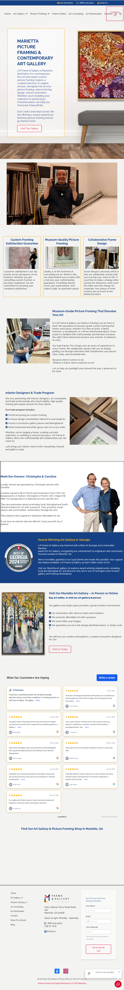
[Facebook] (57, 971)
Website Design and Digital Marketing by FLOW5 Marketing (62, 983)
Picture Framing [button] (38, 13)
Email (88, 916)
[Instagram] (65, 971)
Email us (51, 931)
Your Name (91, 906)
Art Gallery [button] (19, 13)
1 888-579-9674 (54, 923)
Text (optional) (92, 927)
